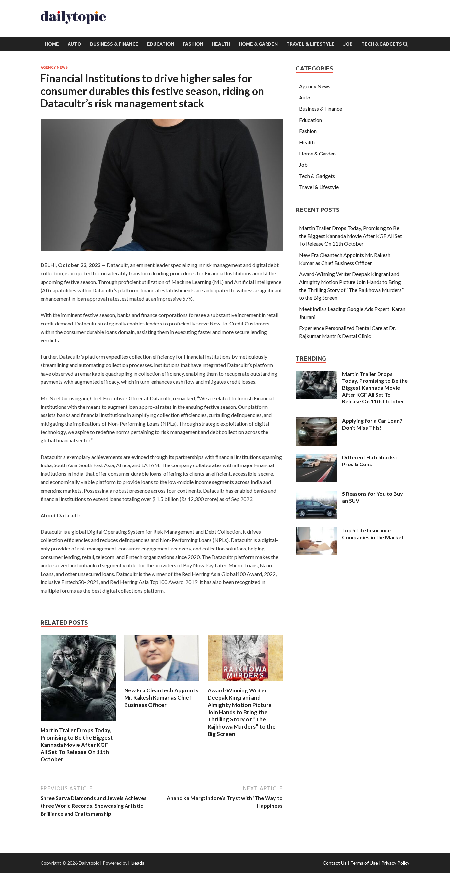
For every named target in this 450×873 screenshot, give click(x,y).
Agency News (54, 67)
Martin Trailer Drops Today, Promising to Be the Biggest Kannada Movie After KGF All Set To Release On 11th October (77, 745)
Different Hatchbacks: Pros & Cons (369, 460)
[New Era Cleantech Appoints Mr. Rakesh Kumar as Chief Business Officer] (161, 683)
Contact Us (335, 863)
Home (52, 44)
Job (348, 44)
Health (221, 44)
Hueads (136, 863)
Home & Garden (258, 44)
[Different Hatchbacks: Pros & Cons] (316, 458)
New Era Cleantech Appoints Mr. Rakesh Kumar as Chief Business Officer (161, 697)
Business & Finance (114, 44)
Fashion (193, 44)
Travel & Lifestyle (310, 44)
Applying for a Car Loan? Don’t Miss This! (372, 424)
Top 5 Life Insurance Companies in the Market (373, 533)
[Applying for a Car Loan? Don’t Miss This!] (316, 421)
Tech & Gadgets (381, 44)
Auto (74, 44)
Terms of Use (364, 863)
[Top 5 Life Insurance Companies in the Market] (316, 531)
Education (160, 44)
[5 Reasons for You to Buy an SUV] (316, 494)
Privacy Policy (395, 863)
